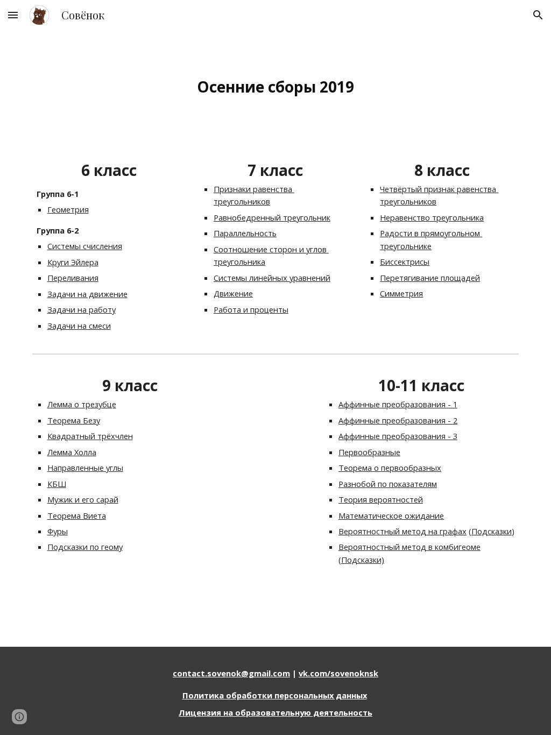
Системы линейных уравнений (272, 277)
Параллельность (245, 233)
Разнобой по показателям (387, 483)
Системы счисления (84, 246)
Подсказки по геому (85, 546)
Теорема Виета (76, 515)
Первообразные (369, 452)
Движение (233, 293)
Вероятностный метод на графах (402, 531)
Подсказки (491, 531)
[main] (275, 87)
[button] (13, 15)
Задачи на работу (81, 309)
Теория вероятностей (380, 499)
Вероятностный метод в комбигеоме (409, 546)
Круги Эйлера (72, 262)
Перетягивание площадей (430, 277)
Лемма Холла (71, 452)
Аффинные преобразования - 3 (397, 435)
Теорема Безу (73, 420)
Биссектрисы (404, 261)
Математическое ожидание (391, 515)
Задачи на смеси (79, 325)
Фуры (57, 531)
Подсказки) (362, 559)
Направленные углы (85, 467)
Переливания (72, 277)
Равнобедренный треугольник (272, 217)
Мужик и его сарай (82, 499)
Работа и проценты (251, 309)
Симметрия (401, 293)
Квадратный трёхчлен (90, 435)
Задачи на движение (87, 293)
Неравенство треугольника (432, 217)
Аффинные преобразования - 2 (397, 420)
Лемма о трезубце (81, 404)
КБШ (56, 483)
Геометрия (68, 209)
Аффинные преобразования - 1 (397, 404)
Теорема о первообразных (389, 467)
